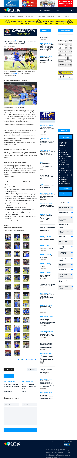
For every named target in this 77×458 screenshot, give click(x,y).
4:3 (72, 207)
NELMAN (57, 457)
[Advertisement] (47, 87)
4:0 (72, 212)
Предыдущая (9, 369)
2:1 (72, 241)
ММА (50, 214)
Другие (58, 16)
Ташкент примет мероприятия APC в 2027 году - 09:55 (22, 24)
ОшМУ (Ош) (63, 158)
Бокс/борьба (20, 16)
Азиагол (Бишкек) (65, 172)
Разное (41, 174)
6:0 (72, 252)
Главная (6, 16)
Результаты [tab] (62, 202)
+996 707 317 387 (68, 441)
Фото (49, 49)
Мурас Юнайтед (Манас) (65, 161)
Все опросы (66, 137)
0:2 (72, 259)
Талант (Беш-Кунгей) (66, 170)
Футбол (12, 16)
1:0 (72, 269)
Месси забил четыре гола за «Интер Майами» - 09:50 (57, 24)
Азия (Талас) (64, 181)
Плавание (51, 125)
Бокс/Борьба (43, 138)
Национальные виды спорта (46, 331)
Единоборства (29, 16)
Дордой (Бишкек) (65, 154)
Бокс (48, 138)
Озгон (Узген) (64, 179)
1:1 (72, 217)
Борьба (48, 150)
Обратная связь (56, 441)
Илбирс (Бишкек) (65, 164)
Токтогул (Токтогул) (66, 183)
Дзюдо (50, 35)
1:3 (72, 236)
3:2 (72, 286)
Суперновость (43, 236)
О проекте (66, 16)
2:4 (72, 264)
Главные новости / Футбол (10, 381)
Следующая (32, 369)
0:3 (72, 231)
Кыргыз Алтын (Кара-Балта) (66, 167)
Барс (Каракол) (64, 177)
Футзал (50, 379)
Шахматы (51, 193)
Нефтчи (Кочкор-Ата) (66, 156)
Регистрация (47, 10)
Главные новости (44, 35)
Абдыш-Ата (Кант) (65, 147)
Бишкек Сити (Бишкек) (66, 175)
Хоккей (50, 203)
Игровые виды (40, 16)
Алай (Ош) (63, 150)
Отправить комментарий (20, 430)
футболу (14, 73)
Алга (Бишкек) (64, 152)
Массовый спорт (51, 16)
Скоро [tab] (68, 202)
